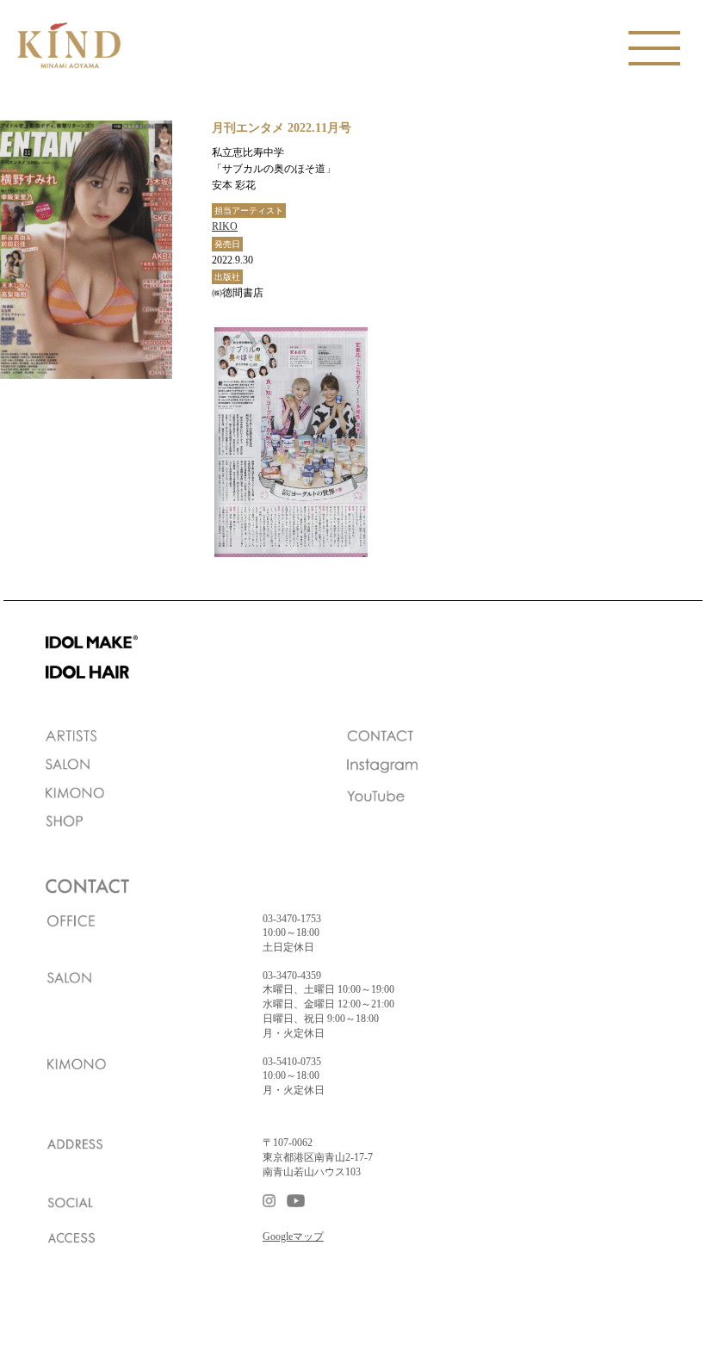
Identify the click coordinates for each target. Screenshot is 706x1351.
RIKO (225, 226)
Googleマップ (293, 1236)
